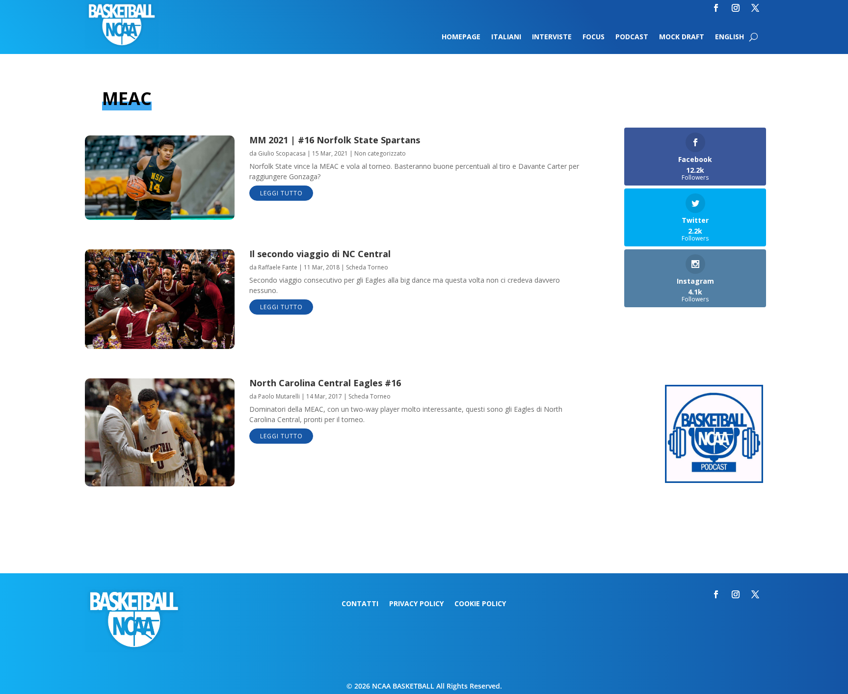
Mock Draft (681, 37)
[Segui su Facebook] (716, 8)
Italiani (506, 37)
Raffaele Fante (277, 267)
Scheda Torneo (367, 267)
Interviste (552, 37)
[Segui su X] (755, 8)
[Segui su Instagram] (735, 8)
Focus (594, 37)
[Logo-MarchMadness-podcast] (714, 480)
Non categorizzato (380, 153)
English (729, 37)
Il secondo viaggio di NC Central (320, 254)
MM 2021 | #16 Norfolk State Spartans (334, 140)
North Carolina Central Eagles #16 (325, 383)
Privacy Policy (416, 604)
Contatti (360, 604)
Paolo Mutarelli (279, 396)
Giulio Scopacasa (282, 153)
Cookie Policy (480, 604)
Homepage (461, 37)
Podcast (631, 37)
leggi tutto (281, 193)
